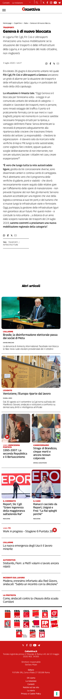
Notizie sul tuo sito (31, 687)
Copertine (18, 23)
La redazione (17, 3)
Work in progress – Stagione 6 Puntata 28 (28, 531)
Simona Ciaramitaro (40, 463)
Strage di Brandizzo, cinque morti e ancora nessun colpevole (45, 453)
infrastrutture (10, 244)
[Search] (37, 3)
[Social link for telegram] (59, 3)
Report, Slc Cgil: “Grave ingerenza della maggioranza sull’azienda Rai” (14, 509)
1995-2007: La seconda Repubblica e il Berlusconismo (15, 453)
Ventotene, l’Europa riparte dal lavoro (27, 393)
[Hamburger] (4, 10)
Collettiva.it (31, 651)
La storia (31, 690)
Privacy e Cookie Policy (31, 693)
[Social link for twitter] (43, 3)
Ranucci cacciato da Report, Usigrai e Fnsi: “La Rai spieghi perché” (45, 509)
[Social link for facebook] (47, 3)
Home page (7, 23)
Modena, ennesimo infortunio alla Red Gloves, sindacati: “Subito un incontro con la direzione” (30, 582)
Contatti (6, 3)
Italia (26, 23)
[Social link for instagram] (51, 3)
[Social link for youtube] (55, 3)
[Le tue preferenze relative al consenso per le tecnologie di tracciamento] (57, 694)
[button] (46, 63)
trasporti (13, 242)
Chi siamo (31, 678)
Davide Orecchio (8, 342)
